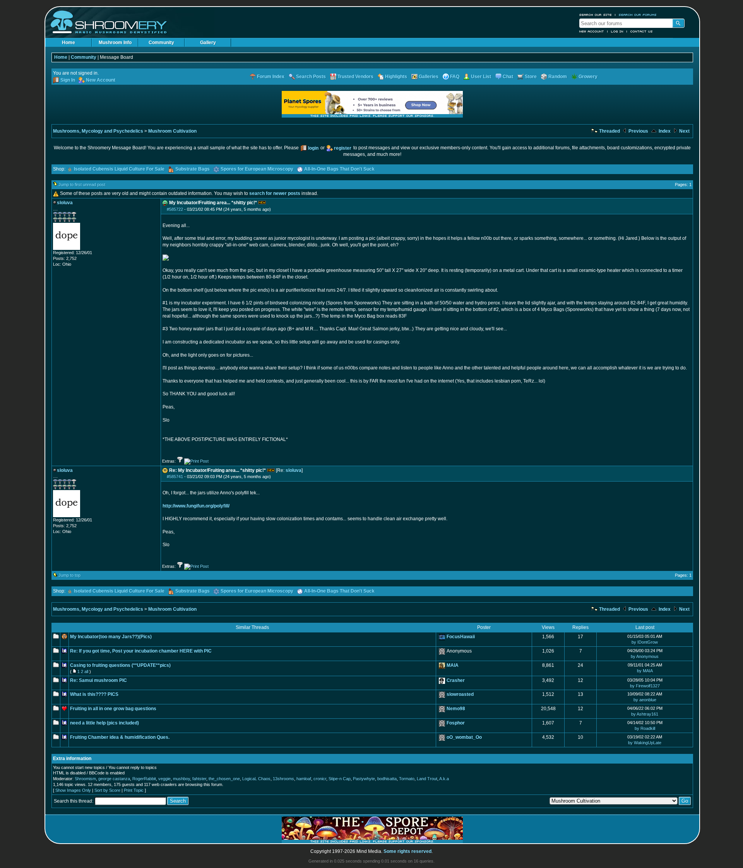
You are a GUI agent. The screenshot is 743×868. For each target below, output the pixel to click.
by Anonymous (645, 656)
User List (481, 76)
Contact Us (641, 31)
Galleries (428, 76)
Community (161, 42)
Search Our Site (595, 15)
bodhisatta (387, 778)
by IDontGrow (645, 642)
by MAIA (645, 670)
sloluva (293, 470)
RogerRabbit (144, 778)
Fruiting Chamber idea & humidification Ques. (119, 737)
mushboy (181, 778)
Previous (637, 131)
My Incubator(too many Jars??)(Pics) (111, 636)
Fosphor (456, 723)
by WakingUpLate (644, 742)
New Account (591, 31)
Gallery (208, 42)
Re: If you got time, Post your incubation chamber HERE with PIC (141, 651)
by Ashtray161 (644, 714)
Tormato (406, 778)
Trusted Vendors (355, 76)
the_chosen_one (224, 778)
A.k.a (444, 778)
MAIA (453, 665)
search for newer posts (274, 193)
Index (664, 131)
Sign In (67, 80)
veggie (164, 778)
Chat (508, 76)
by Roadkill (645, 728)
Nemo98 (456, 708)
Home (68, 42)
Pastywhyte (364, 778)
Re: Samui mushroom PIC (98, 680)
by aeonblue (644, 699)
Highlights (396, 76)
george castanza (114, 778)
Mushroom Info (115, 42)
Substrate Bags (192, 169)
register (342, 148)
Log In (617, 31)
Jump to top (69, 575)
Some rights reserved (407, 851)
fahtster (199, 778)
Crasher (456, 680)
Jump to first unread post (81, 184)
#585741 (175, 476)
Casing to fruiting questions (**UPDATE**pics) (120, 665)
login (313, 148)
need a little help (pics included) (104, 723)
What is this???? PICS (94, 694)
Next (684, 131)
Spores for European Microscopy (257, 169)
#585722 (175, 209)
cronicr (319, 778)
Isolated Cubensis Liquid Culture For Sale (119, 169)
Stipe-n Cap (340, 778)
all (86, 671)
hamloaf (303, 778)
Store (531, 76)
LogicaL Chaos (256, 778)
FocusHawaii (461, 636)
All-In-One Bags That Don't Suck (339, 169)
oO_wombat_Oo (464, 737)
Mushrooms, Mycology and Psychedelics (98, 131)
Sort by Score (107, 790)
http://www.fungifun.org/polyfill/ (196, 506)
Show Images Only (73, 790)
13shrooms (283, 778)
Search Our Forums (638, 15)
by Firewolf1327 (645, 685)
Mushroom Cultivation (172, 131)
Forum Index (270, 76)
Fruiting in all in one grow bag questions (113, 708)
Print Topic (134, 790)
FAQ (454, 76)
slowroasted (460, 694)
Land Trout (427, 778)
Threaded (609, 131)
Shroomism (85, 778)
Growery (588, 76)
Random (557, 76)
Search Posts (311, 76)
